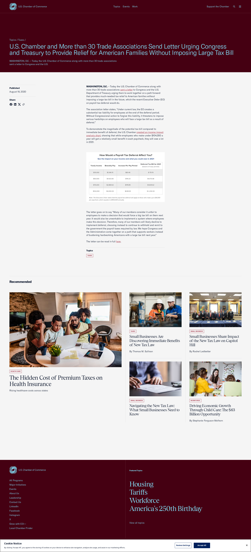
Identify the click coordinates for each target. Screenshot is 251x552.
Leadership (15, 497)
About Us (14, 493)
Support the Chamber (218, 6)
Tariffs (138, 492)
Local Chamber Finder (21, 528)
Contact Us (15, 502)
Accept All (202, 545)
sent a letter (126, 89)
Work (135, 6)
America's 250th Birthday (165, 508)
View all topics (136, 522)
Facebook (14, 510)
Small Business (137, 400)
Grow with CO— (17, 523)
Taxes (21, 39)
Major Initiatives (17, 484)
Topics (116, 6)
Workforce (195, 400)
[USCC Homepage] (27, 470)
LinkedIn (13, 506)
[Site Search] (234, 6)
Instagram (14, 515)
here (118, 241)
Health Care (16, 371)
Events (126, 6)
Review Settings (183, 545)
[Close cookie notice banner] (247, 545)
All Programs (16, 480)
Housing (141, 484)
